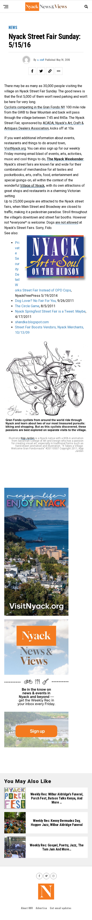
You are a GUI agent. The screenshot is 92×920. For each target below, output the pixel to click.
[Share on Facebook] (32, 71)
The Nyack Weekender (65, 159)
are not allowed (66, 222)
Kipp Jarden (27, 438)
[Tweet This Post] (41, 71)
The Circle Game (27, 306)
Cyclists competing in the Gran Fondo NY (34, 107)
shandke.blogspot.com (32, 322)
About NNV (27, 908)
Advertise (41, 908)
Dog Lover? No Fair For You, (35, 301)
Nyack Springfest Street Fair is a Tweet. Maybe (50, 311)
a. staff (40, 59)
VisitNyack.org (15, 148)
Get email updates (60, 908)
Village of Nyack (32, 185)
